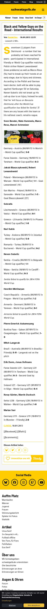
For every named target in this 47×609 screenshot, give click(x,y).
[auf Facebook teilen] (19, 450)
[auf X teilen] (12, 450)
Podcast (7, 2)
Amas (21, 17)
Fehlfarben (7, 544)
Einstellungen (7, 600)
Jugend (5, 506)
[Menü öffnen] (43, 9)
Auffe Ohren (7, 590)
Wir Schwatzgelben (10, 559)
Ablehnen (12, 605)
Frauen (15, 17)
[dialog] (23, 599)
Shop (31, 2)
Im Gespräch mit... (10, 534)
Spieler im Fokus (9, 516)
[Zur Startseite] (23, 9)
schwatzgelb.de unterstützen (15, 562)
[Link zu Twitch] (32, 482)
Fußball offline (8, 537)
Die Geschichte (9, 565)
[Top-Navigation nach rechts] (44, 2)
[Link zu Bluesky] (5, 482)
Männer (8, 17)
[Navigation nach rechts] (44, 17)
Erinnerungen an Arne (12, 568)
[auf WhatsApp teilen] (25, 450)
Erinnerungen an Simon (13, 572)
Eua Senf (6, 547)
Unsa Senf (29, 17)
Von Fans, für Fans (10, 540)
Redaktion (12, 37)
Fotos (24, 2)
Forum (16, 2)
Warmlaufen (7, 500)
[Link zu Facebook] (14, 482)
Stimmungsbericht (10, 513)
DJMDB (7, 425)
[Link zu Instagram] (23, 482)
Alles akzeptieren (34, 605)
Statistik (5, 519)
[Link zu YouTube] (41, 482)
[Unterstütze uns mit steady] (23, 458)
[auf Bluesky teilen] (6, 450)
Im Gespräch (39, 17)
